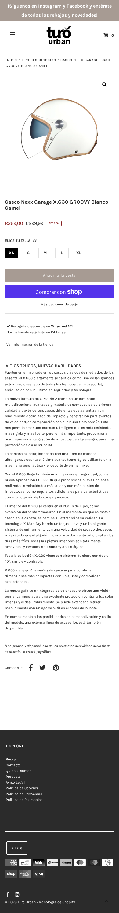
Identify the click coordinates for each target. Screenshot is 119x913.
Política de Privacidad (24, 794)
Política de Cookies (22, 788)
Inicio (11, 60)
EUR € (17, 848)
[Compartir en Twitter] (42, 668)
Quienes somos (18, 771)
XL (78, 252)
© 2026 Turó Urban (20, 902)
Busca (11, 759)
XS (11, 252)
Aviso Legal (15, 782)
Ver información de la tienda (30, 344)
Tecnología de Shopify (56, 902)
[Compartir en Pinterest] (56, 668)
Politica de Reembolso (24, 800)
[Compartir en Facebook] (31, 668)
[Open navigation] (12, 35)
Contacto (13, 765)
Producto (13, 776)
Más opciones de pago (59, 304)
